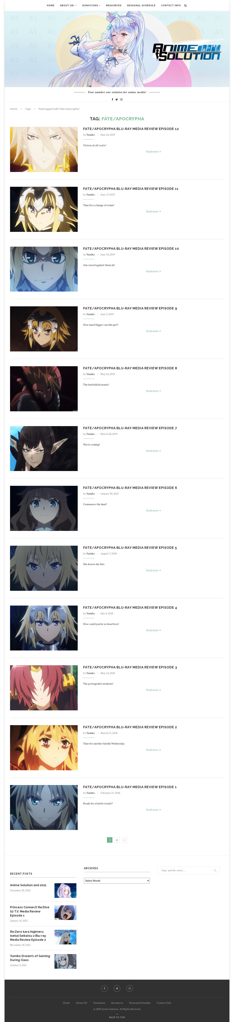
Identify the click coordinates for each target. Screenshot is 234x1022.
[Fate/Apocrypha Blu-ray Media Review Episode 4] (44, 628)
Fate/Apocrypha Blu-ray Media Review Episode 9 (130, 308)
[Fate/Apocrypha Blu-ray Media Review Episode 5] (44, 568)
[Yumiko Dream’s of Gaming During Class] (65, 961)
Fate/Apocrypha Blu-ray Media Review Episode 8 (130, 368)
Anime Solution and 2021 (28, 885)
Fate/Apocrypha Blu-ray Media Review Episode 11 (131, 189)
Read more (152, 151)
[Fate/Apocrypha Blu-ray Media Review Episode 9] (44, 328)
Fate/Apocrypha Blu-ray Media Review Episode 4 (130, 607)
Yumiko (90, 134)
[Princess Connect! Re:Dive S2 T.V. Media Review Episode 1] (65, 912)
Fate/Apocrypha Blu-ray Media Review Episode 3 (130, 667)
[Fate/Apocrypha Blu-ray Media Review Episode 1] (44, 807)
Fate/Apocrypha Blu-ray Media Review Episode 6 (130, 488)
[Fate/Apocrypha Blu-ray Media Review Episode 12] (44, 149)
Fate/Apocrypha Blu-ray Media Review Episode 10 (131, 248)
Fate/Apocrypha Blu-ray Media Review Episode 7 (130, 428)
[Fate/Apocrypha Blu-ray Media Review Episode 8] (44, 388)
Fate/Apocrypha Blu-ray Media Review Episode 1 (130, 787)
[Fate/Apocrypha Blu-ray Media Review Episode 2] (44, 747)
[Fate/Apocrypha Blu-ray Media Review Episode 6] (44, 508)
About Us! (67, 5)
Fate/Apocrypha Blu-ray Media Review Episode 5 (130, 548)
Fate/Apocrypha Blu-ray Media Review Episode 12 (131, 129)
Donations (90, 5)
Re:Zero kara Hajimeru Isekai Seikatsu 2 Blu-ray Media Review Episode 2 (28, 936)
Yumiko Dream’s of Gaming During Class (30, 958)
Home (50, 5)
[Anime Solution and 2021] (65, 890)
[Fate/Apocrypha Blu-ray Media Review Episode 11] (44, 209)
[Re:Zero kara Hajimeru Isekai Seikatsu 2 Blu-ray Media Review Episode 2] (65, 937)
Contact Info (171, 5)
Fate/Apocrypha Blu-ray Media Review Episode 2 (130, 727)
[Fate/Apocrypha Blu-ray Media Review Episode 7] (44, 448)
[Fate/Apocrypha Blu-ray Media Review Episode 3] (44, 687)
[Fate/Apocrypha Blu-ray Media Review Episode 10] (44, 269)
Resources (114, 5)
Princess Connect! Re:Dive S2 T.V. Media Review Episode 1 (29, 911)
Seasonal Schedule (141, 5)
